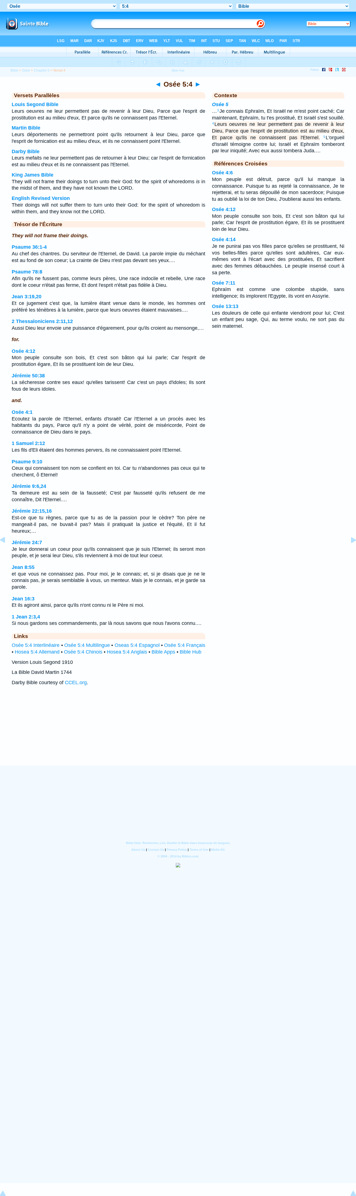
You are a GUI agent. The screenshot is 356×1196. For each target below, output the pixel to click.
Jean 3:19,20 (26, 296)
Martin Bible (26, 128)
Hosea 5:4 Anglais (127, 652)
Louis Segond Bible (35, 104)
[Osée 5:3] (7, 552)
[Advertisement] (178, 731)
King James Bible (32, 175)
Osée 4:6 (222, 172)
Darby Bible (25, 151)
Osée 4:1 (22, 412)
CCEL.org (76, 682)
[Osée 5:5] (349, 552)
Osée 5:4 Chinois (83, 652)
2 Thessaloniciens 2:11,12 (42, 321)
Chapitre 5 (42, 70)
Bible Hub (190, 652)
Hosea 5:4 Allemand (37, 652)
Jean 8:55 (23, 567)
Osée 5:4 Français (184, 645)
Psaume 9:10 (27, 461)
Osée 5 (220, 104)
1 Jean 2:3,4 (26, 617)
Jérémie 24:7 (27, 542)
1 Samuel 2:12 (28, 443)
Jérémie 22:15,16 (32, 511)
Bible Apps (163, 652)
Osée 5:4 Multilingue (87, 645)
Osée (26, 70)
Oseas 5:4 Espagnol (137, 645)
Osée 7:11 (223, 283)
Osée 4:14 (224, 239)
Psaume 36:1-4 (29, 247)
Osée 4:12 (23, 351)
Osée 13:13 (225, 306)
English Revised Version (41, 198)
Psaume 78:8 (27, 272)
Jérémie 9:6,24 (29, 486)
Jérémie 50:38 (28, 375)
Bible (14, 70)
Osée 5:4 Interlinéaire (36, 645)
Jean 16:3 (23, 598)
